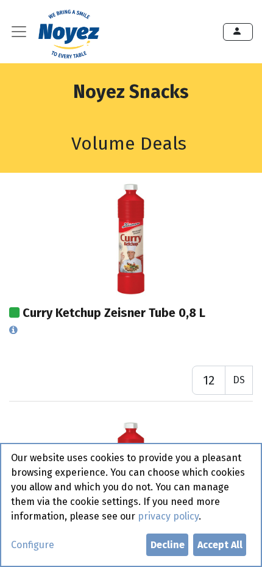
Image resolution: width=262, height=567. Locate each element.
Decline (167, 545)
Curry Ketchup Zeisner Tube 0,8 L (114, 312)
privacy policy (168, 516)
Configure (32, 545)
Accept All (220, 545)
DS (239, 380)
